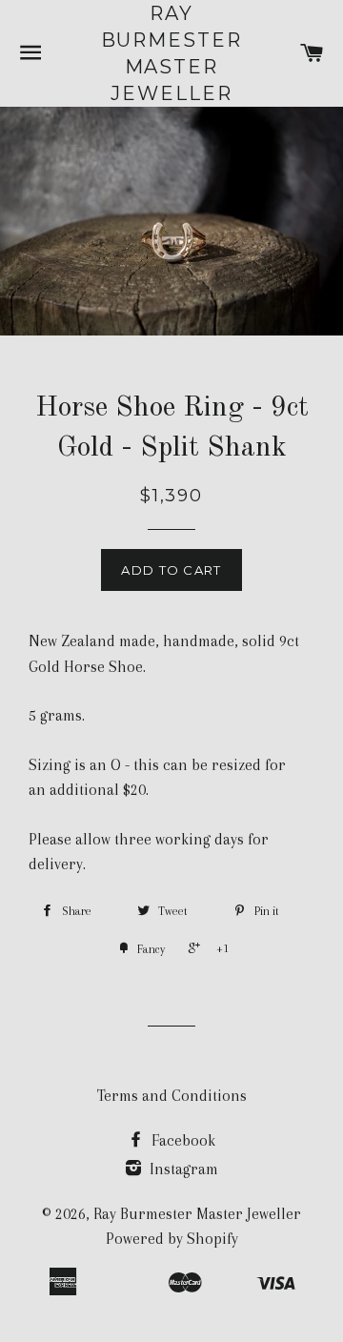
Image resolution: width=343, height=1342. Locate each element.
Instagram (182, 1169)
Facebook (181, 1140)
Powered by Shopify (172, 1239)
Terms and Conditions (172, 1096)
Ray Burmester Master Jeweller (172, 53)
